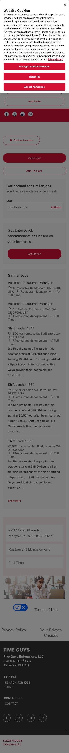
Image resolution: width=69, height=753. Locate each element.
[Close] (65, 5)
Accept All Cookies (34, 86)
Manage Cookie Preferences (34, 66)
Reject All (34, 76)
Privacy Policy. (55, 59)
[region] (34, 46)
